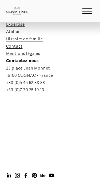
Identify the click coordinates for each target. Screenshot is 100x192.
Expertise (15, 24)
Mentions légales (23, 53)
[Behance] (43, 175)
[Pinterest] (34, 175)
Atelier (13, 31)
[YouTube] (51, 175)
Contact (14, 46)
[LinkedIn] (8, 175)
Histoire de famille (24, 39)
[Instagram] (17, 175)
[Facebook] (26, 175)
